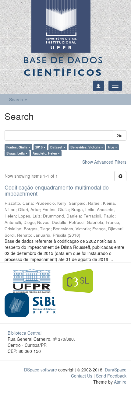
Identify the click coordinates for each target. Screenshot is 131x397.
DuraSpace (115, 370)
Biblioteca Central (24, 333)
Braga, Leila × (16, 153)
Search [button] (16, 99)
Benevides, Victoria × (86, 147)
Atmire (119, 382)
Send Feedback (111, 376)
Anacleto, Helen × (46, 153)
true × (112, 147)
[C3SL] (80, 280)
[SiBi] (30, 304)
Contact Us (81, 376)
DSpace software (40, 370)
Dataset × (57, 147)
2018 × (40, 147)
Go (119, 135)
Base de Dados (63, 66)
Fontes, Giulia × (18, 147)
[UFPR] (30, 280)
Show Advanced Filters (104, 162)
